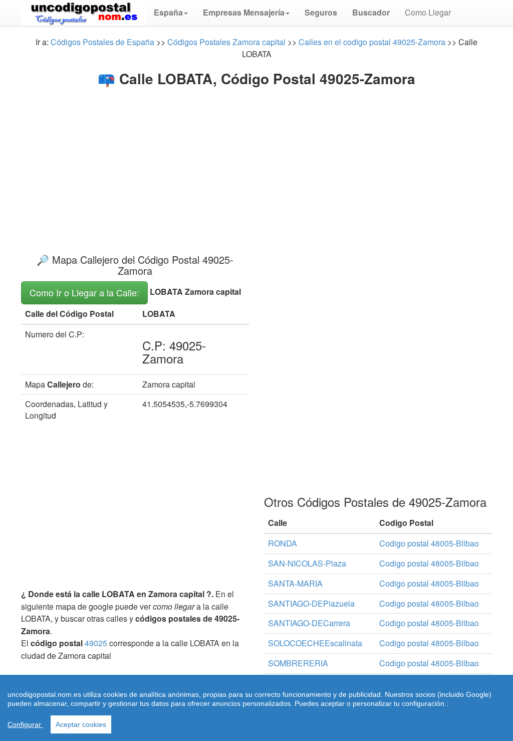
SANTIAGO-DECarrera (309, 623)
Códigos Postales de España (102, 42)
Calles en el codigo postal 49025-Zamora (372, 42)
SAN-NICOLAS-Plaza (307, 563)
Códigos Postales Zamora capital (226, 42)
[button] (170, 12)
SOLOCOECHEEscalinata (315, 643)
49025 (96, 643)
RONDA (282, 543)
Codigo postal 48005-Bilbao (429, 543)
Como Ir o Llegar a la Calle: (84, 292)
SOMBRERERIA (298, 663)
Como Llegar (428, 12)
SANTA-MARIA (295, 583)
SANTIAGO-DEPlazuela (311, 603)
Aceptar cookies (81, 724)
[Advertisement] (256, 161)
